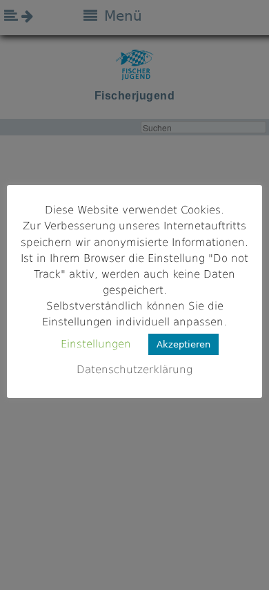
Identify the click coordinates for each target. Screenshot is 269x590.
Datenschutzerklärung (134, 369)
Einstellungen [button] (96, 344)
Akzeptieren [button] (183, 344)
